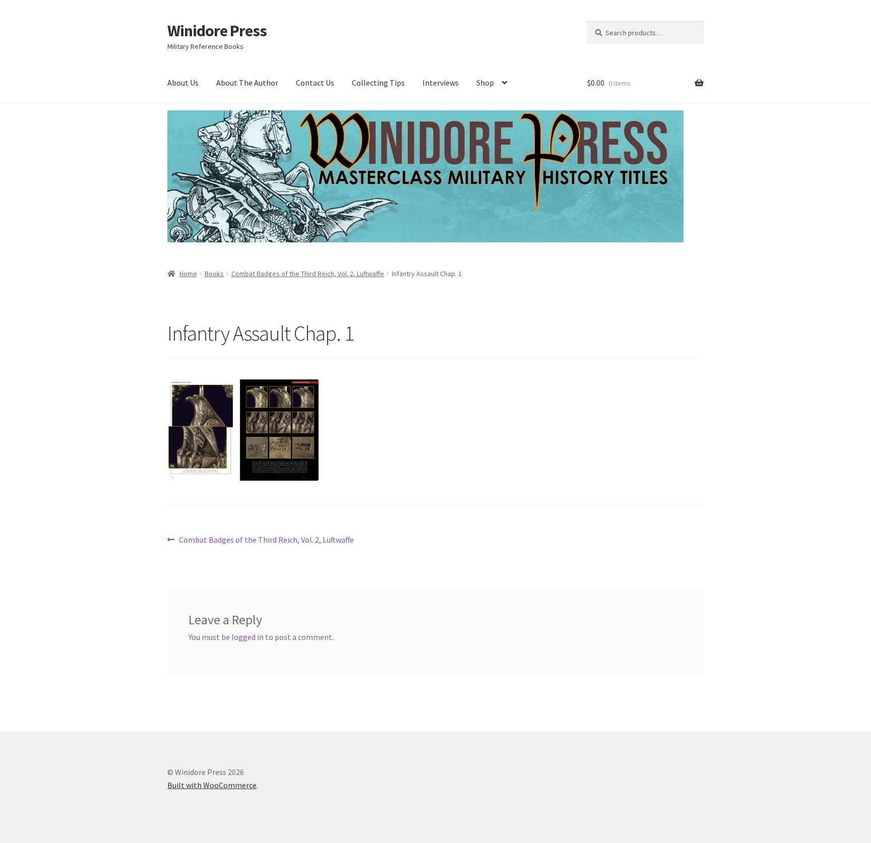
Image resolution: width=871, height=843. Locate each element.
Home (188, 273)
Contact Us (315, 83)
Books (214, 273)
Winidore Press (217, 31)
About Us (183, 83)
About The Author (247, 83)
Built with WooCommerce (212, 785)
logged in (247, 637)
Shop (485, 83)
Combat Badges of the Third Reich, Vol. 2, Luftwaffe (307, 273)
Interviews (440, 83)
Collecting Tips (378, 83)
